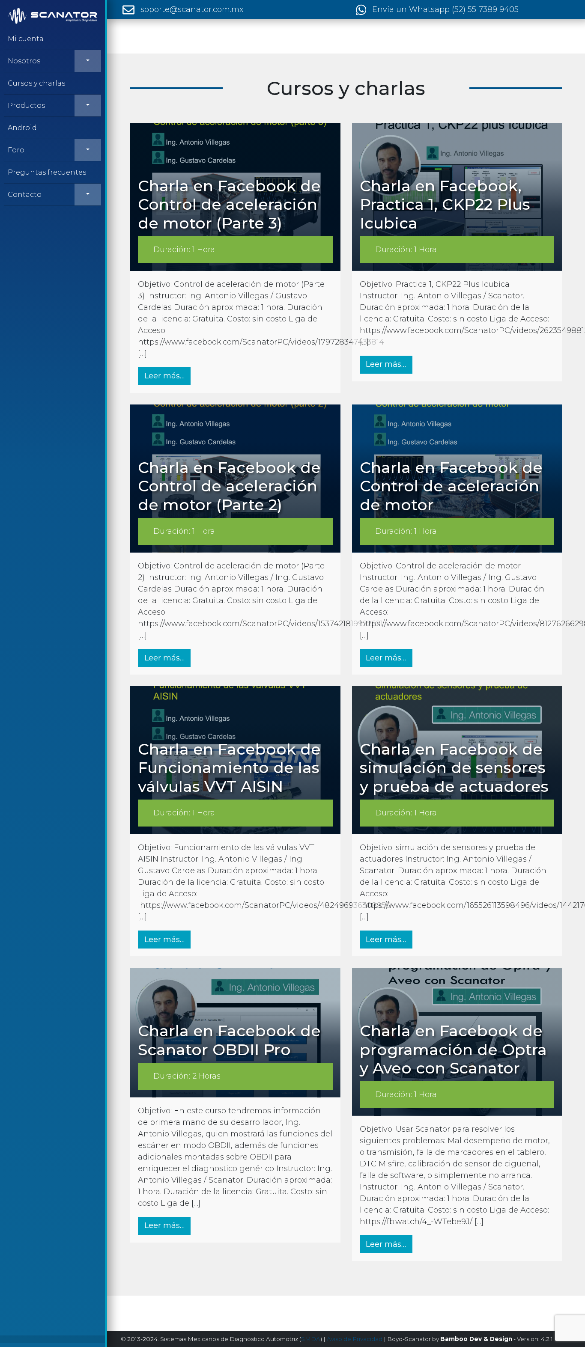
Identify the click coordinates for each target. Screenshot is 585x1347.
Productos (26, 105)
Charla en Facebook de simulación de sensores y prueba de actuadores (454, 767)
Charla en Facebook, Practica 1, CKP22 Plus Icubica (445, 204)
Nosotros (24, 61)
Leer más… (167, 376)
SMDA (310, 1338)
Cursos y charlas (36, 83)
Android (22, 128)
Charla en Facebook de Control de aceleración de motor (451, 486)
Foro (16, 150)
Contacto (25, 194)
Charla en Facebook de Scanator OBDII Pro (229, 1040)
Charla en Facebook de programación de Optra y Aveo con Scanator (453, 1049)
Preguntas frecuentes (47, 172)
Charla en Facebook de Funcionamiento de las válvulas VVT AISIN (229, 767)
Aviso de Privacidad (354, 1338)
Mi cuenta (26, 39)
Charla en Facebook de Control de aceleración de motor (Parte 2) (229, 486)
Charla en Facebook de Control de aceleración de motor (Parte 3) (229, 204)
